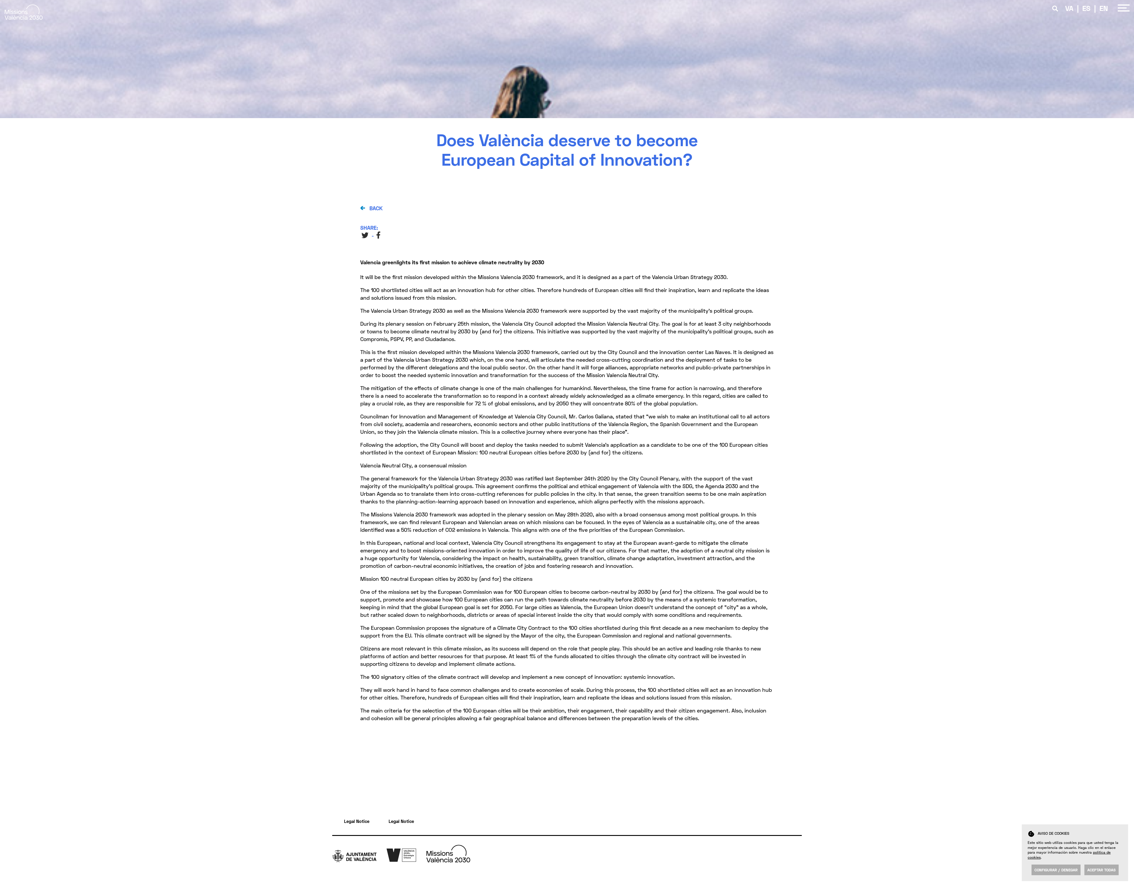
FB (379, 235)
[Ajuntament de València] (359, 855)
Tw (794, 855)
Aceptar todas (1101, 870)
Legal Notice (356, 821)
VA (1069, 8)
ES (1086, 8)
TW (365, 235)
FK (794, 880)
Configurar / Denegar (1056, 870)
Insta (796, 874)
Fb (793, 862)
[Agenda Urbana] (406, 854)
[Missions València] (23, 17)
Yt (793, 868)
